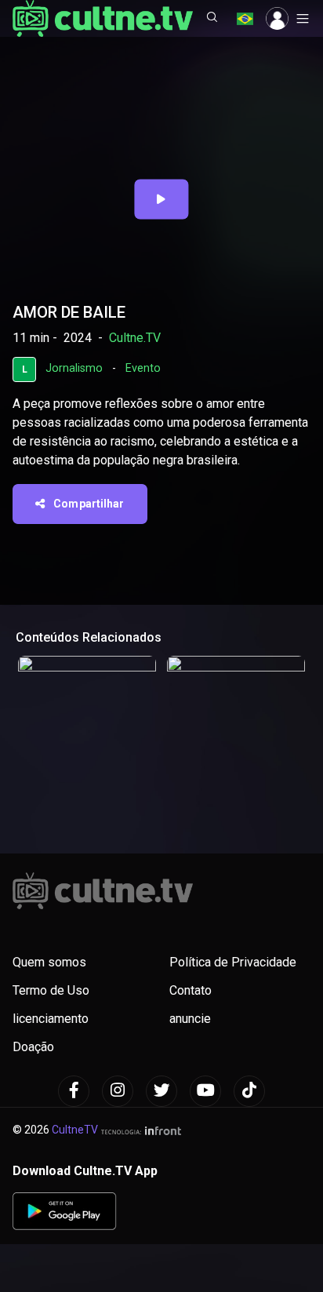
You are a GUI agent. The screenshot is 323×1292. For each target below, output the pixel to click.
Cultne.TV (135, 337)
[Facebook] (73, 1091)
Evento (143, 368)
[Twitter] (161, 1091)
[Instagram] (117, 1091)
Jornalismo (74, 368)
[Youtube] (205, 1091)
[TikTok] (249, 1091)
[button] (212, 19)
